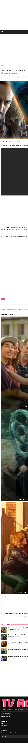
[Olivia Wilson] (2, 73)
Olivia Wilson (8, 73)
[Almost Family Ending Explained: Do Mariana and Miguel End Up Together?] (4, 630)
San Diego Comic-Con (20, 67)
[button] (2, 32)
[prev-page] (2, 597)
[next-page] (5, 597)
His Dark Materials (9, 67)
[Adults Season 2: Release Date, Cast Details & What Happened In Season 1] (4, 651)
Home (2, 65)
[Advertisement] (14, 48)
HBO (6, 65)
